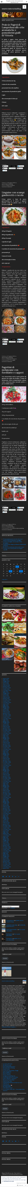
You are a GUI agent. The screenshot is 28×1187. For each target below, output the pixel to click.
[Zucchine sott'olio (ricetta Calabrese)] (8, 627)
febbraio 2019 (6, 790)
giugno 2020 (6, 769)
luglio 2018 (5, 800)
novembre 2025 (7, 687)
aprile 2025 (6, 694)
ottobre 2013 (6, 865)
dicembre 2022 (7, 729)
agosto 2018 (6, 798)
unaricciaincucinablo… (11, 929)
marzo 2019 (6, 789)
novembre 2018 (7, 794)
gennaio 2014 (6, 861)
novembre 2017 (7, 810)
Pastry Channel (7, 1074)
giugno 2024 (6, 706)
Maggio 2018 (6, 802)
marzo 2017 (6, 821)
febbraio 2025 (6, 697)
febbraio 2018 (6, 806)
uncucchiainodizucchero (9, 1066)
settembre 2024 (7, 702)
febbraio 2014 (6, 860)
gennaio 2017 (6, 824)
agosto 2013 (6, 868)
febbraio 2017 (6, 822)
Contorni (9, 527)
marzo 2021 (6, 757)
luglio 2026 (5, 679)
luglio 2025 (5, 691)
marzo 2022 (6, 741)
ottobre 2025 (6, 689)
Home (12, 527)
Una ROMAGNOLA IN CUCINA (10, 1077)
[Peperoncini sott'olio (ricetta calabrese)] (20, 615)
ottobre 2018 (6, 796)
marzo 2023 (6, 725)
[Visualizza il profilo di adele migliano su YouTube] (15, 1141)
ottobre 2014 (6, 849)
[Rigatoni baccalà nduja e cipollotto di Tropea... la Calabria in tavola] (20, 642)
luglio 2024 (5, 705)
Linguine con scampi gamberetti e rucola (13, 194)
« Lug (3, 579)
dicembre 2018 (6, 793)
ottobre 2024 (6, 701)
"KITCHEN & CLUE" (8, 1088)
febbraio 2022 (6, 742)
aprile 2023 (6, 724)
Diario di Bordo (7, 1073)
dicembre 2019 (6, 777)
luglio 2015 (5, 837)
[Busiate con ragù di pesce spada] (8, 654)
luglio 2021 (5, 752)
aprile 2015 (5, 841)
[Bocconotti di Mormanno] (20, 627)
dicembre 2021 (6, 745)
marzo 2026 (6, 683)
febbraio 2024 (6, 712)
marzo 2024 (6, 710)
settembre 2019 (7, 781)
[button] (10, 597)
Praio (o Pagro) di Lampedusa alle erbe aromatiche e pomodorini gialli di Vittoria (13, 30)
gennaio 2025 (6, 698)
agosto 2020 (6, 766)
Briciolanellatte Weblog (9, 1068)
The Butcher (9, 934)
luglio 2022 (5, 736)
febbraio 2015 (6, 844)
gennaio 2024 (6, 713)
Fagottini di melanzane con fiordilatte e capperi (13, 370)
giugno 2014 (6, 854)
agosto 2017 (6, 814)
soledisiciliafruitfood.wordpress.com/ (12, 1082)
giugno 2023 (6, 721)
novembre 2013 (7, 864)
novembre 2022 (7, 730)
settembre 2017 (7, 813)
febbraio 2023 (6, 726)
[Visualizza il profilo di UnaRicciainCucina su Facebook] (3, 876)
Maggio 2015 (6, 840)
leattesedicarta (10, 920)
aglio (14, 360)
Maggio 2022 (6, 738)
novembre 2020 (7, 762)
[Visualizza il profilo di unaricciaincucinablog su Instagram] (9, 876)
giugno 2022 (6, 737)
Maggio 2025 (6, 693)
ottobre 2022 (6, 732)
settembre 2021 (7, 749)
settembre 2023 (7, 718)
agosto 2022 (6, 734)
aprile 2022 (6, 740)
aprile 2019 (6, 788)
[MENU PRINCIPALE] (24, 7)
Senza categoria (11, 185)
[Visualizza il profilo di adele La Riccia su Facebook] (3, 1141)
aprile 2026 (6, 682)
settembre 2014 (7, 850)
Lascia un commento (7, 186)
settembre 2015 (7, 834)
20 (21, 571)
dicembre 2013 (6, 862)
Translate (12, 908)
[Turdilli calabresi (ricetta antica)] (20, 666)
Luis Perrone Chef (7, 1081)
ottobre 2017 (6, 812)
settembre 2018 (7, 797)
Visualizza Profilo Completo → (9, 1027)
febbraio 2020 (6, 774)
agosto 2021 (6, 750)
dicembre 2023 (7, 714)
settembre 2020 (7, 765)
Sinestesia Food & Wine (8, 1080)
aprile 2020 (6, 772)
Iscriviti (5, 958)
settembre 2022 (7, 733)
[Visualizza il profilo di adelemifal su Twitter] (6, 876)
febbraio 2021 (6, 758)
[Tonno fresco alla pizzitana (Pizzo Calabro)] (20, 634)
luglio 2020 (5, 768)
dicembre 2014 (6, 846)
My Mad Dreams (7, 1065)
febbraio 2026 (6, 685)
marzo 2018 (6, 805)
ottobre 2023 (6, 717)
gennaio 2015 (6, 845)
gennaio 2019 (6, 792)
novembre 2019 (7, 778)
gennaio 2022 (6, 744)
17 (10, 571)
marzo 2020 (6, 773)
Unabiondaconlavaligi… (12, 925)
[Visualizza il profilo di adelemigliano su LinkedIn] (15, 876)
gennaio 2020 (6, 776)
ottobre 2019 (6, 780)
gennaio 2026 (6, 686)
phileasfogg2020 (7, 1072)
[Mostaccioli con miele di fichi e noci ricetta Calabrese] (8, 615)
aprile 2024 (6, 709)
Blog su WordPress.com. (8, 1173)
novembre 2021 (7, 746)
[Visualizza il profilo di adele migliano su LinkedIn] (12, 1141)
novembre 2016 (7, 826)
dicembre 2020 (7, 761)
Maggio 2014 (6, 856)
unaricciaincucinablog (11, 8)
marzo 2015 (6, 842)
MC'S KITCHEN (7, 1086)
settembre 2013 (7, 866)
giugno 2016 (6, 833)
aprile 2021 (6, 756)
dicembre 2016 (6, 825)
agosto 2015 (6, 836)
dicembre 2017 (6, 809)
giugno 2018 (6, 801)
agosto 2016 (6, 830)
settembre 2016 (7, 829)
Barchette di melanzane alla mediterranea (13, 547)
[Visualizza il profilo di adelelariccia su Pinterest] (12, 876)
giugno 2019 (6, 785)
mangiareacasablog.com (9, 1076)
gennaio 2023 (6, 728)
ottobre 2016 (6, 828)
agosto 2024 (6, 703)
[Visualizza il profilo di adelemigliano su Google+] (18, 876)
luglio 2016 (5, 832)
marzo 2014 (6, 858)
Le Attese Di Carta (7, 1064)
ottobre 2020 (6, 764)
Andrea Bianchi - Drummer (10, 1078)
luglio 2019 (5, 784)
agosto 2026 (6, 678)
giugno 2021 (6, 753)
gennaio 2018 (6, 808)
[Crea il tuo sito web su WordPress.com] (14, 1)
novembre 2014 (7, 848)
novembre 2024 (7, 699)
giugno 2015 (6, 838)
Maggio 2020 (6, 770)
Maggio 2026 (6, 681)
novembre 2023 (7, 716)
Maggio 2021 (6, 754)
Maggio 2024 (6, 708)
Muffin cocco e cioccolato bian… (13, 939)
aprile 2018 (6, 804)
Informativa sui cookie (9, 1181)
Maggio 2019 (6, 786)
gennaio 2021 (6, 760)
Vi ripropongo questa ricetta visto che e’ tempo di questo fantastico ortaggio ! (13, 539)
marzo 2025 (6, 695)
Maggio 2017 (6, 818)
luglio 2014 (5, 853)
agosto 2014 (6, 852)
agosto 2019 (6, 782)
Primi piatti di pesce (12, 359)
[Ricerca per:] (14, 555)
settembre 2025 (7, 690)
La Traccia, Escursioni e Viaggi (10, 1070)
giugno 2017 (6, 817)
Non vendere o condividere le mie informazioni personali (12, 1174)
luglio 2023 (5, 720)
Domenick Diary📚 (7, 1085)
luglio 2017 (5, 816)
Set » (6, 579)
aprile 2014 (6, 857)
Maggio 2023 (6, 722)
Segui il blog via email (9, 944)
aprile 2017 (5, 820)
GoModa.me (6, 1084)
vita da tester (6, 1069)
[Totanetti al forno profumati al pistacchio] (8, 639)
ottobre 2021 (6, 748)
